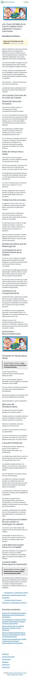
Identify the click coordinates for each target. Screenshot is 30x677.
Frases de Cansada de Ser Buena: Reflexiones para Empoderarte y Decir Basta (14, 615)
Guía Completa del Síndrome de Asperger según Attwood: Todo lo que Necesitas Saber (13, 635)
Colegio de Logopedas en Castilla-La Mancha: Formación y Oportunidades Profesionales (14, 641)
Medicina (5, 662)
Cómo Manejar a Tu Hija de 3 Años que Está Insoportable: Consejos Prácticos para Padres (14, 621)
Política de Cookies (17, 675)
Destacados (6, 659)
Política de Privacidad (15, 673)
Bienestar (5, 654)
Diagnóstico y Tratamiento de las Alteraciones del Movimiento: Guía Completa (15, 595)
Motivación (6, 665)
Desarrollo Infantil (8, 657)
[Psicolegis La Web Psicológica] (7, 2)
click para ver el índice (17, 43)
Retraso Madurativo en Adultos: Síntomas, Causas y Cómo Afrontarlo (13, 628)
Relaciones (6, 667)
